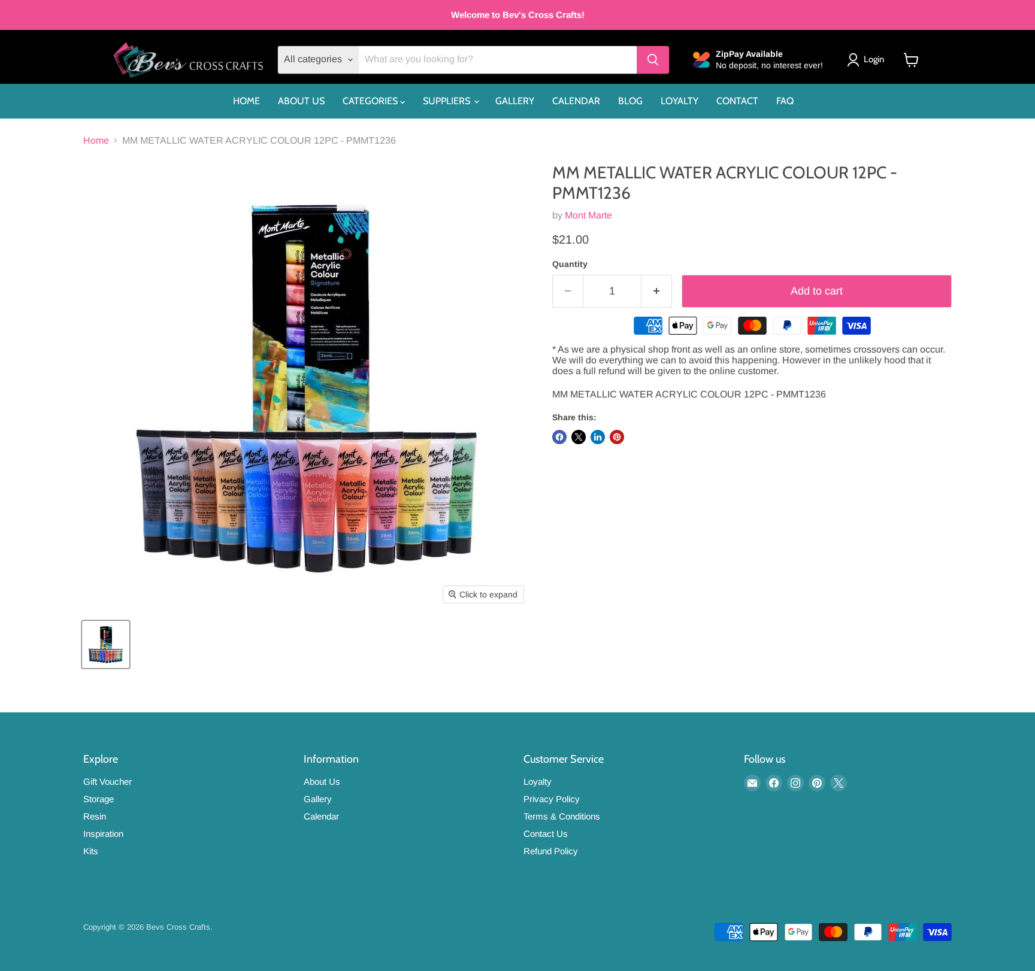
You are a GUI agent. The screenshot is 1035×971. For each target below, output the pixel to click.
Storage (98, 799)
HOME (246, 101)
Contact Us (545, 834)
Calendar (321, 816)
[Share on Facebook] (559, 437)
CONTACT (737, 101)
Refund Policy (550, 851)
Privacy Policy (551, 799)
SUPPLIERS (448, 101)
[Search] (653, 60)
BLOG (630, 101)
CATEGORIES (371, 101)
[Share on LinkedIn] (598, 437)
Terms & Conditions (561, 816)
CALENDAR (576, 101)
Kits (90, 851)
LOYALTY (679, 101)
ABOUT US (301, 101)
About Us (322, 781)
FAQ (785, 101)
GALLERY (514, 101)
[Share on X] (578, 437)
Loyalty (537, 781)
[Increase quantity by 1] (656, 291)
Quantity (570, 264)
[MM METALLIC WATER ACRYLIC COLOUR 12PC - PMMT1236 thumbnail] (105, 644)
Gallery (318, 799)
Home (96, 140)
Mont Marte (588, 215)
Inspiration (103, 834)
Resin (94, 816)
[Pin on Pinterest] (617, 437)
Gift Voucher (107, 781)
